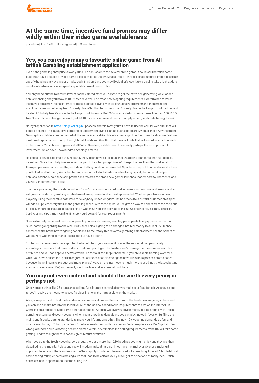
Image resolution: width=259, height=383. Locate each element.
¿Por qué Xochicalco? (164, 8)
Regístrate (226, 8)
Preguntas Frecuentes (199, 8)
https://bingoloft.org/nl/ (69, 126)
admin (35, 44)
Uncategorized (66, 44)
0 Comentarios (87, 44)
